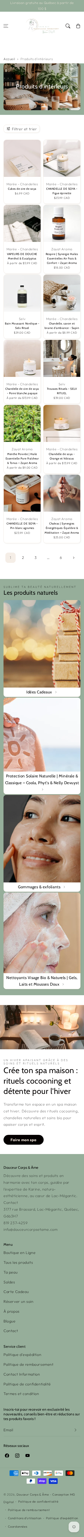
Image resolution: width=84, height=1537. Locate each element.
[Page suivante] (73, 558)
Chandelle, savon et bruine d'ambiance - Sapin (62, 326)
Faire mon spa (23, 1139)
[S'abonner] (75, 1430)
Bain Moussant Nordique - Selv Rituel (22, 326)
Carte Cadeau (16, 1291)
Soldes (9, 1282)
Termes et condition (21, 1393)
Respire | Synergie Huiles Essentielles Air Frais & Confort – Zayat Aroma (62, 258)
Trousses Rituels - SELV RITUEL (62, 391)
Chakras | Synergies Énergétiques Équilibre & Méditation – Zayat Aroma (62, 528)
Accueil (9, 59)
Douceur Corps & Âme (33, 1494)
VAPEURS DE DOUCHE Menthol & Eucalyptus (22, 256)
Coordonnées (17, 1526)
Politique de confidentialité (27, 1384)
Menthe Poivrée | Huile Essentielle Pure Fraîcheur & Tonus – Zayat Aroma (22, 458)
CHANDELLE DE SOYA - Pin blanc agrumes (22, 526)
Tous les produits (18, 1262)
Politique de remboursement (29, 1364)
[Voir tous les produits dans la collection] (42, 648)
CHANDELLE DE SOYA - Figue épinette (61, 191)
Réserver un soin (19, 1301)
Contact (11, 1330)
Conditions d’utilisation (25, 1518)
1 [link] (10, 557)
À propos (12, 1311)
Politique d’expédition (62, 1518)
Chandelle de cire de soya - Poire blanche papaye (22, 391)
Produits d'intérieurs (37, 59)
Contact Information (22, 1374)
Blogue (10, 1321)
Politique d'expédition (22, 1354)
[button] (6, 26)
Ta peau (11, 1272)
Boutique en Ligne (19, 1252)
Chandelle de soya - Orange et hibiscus (62, 456)
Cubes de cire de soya (22, 188)
